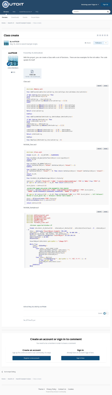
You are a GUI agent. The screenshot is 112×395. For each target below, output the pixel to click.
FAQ (37, 12)
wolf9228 (15, 41)
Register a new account (31, 358)
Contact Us (62, 389)
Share (88, 43)
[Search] (108, 11)
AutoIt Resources (25, 12)
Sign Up (105, 4)
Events (25, 17)
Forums (4, 17)
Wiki (14, 12)
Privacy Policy (51, 389)
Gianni (100, 313)
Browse (6, 12)
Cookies (71, 389)
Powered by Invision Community (56, 392)
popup (105, 85)
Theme (41, 389)
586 (13, 72)
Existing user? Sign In (89, 5)
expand (99, 85)
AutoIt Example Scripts (30, 44)
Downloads (15, 17)
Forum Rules (35, 17)
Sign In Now (80, 358)
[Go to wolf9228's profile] (6, 42)
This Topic (99, 12)
